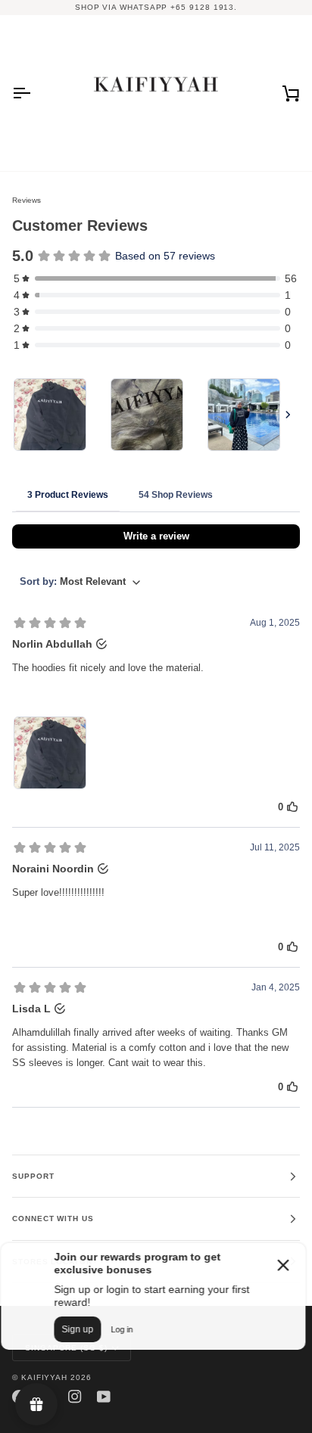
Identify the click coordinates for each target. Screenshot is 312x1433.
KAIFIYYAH (44, 1377)
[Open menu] (35, 93)
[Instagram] (75, 1396)
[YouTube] (104, 1396)
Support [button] (33, 1176)
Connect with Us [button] (53, 1218)
